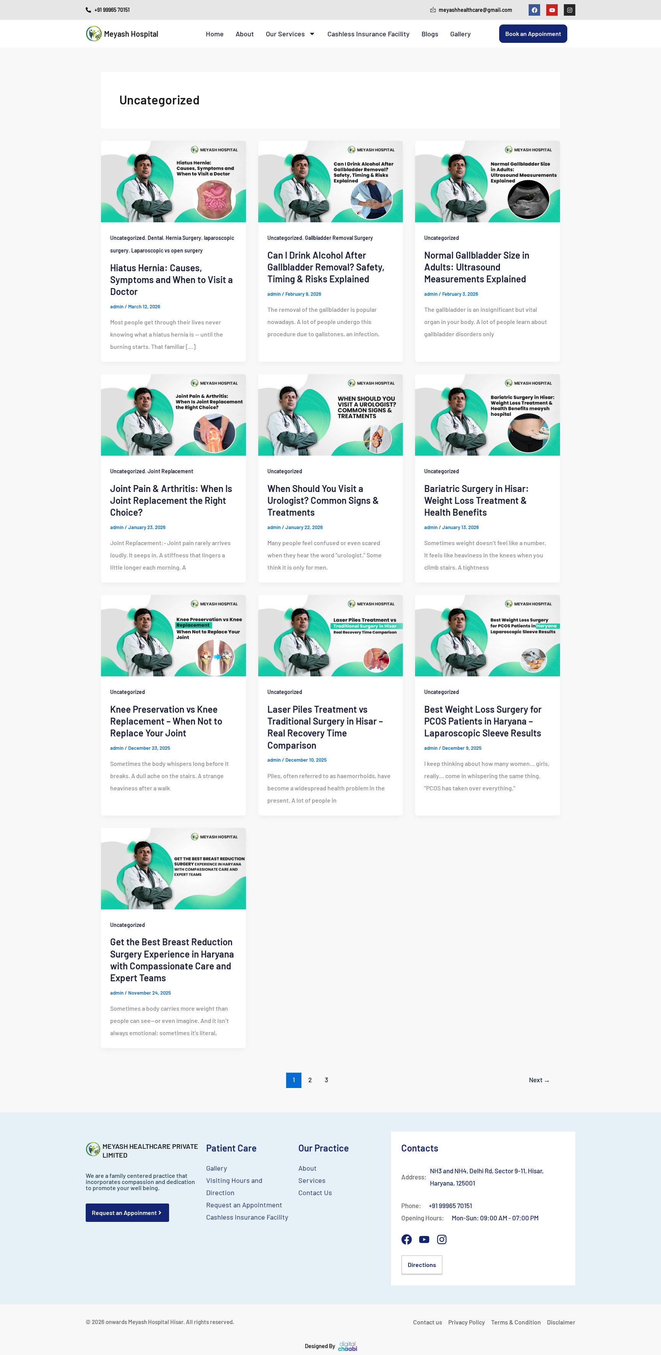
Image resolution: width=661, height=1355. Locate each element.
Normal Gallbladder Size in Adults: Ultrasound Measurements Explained (476, 266)
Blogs (430, 33)
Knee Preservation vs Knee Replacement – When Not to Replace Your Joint (166, 721)
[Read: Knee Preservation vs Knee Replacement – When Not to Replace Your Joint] (173, 634)
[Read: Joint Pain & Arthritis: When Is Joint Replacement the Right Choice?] (173, 414)
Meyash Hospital (131, 33)
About (245, 33)
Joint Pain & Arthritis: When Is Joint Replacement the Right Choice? (171, 500)
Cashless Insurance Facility (368, 33)
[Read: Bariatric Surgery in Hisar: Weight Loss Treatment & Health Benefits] (487, 414)
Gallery (460, 33)
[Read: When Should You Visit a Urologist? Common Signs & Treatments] (330, 414)
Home (215, 33)
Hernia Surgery (183, 238)
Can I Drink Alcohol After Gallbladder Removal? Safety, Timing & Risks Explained (325, 266)
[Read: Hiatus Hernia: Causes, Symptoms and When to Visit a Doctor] (173, 180)
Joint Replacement (170, 471)
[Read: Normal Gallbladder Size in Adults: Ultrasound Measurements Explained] (487, 180)
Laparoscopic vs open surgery (167, 250)
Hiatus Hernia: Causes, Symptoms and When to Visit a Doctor (171, 279)
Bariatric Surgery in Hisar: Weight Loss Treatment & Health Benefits (476, 500)
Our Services (285, 33)
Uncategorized (127, 238)
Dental (155, 238)
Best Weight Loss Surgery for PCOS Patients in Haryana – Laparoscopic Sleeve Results (483, 721)
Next (539, 1079)
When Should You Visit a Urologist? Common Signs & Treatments (323, 500)
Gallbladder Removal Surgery (339, 238)
